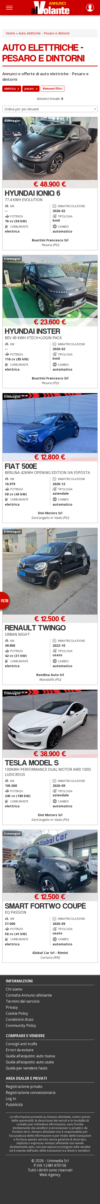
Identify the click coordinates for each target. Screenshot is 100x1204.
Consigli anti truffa (21, 1044)
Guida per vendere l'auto (26, 1068)
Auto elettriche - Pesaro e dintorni (44, 33)
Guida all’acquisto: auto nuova (30, 1056)
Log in (11, 1098)
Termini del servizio (23, 1001)
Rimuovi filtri (52, 89)
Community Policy (21, 1025)
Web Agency (50, 1174)
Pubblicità (14, 1104)
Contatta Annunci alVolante (29, 995)
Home (10, 33)
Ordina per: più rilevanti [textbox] (21, 109)
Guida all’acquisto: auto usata (30, 1062)
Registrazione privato (24, 1086)
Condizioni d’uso (19, 1019)
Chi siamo (14, 989)
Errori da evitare (19, 1050)
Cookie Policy (17, 1013)
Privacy (12, 1007)
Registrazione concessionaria (30, 1092)
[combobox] (50, 109)
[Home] (50, 7)
